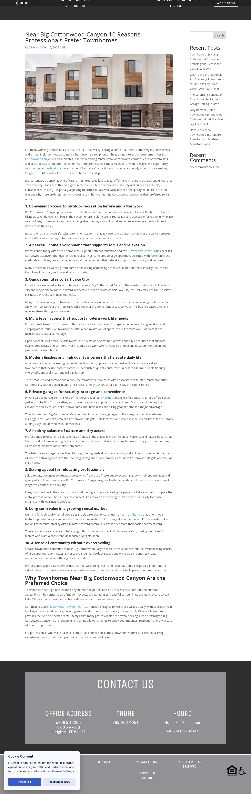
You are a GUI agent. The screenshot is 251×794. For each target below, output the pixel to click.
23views (34, 47)
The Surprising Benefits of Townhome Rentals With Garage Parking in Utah (206, 99)
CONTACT (175, 6)
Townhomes (134, 514)
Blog (65, 47)
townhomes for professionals (44, 168)
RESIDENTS (23, 3)
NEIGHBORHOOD (75, 6)
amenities (106, 397)
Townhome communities (145, 251)
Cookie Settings (63, 771)
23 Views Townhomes (67, 606)
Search (219, 35)
